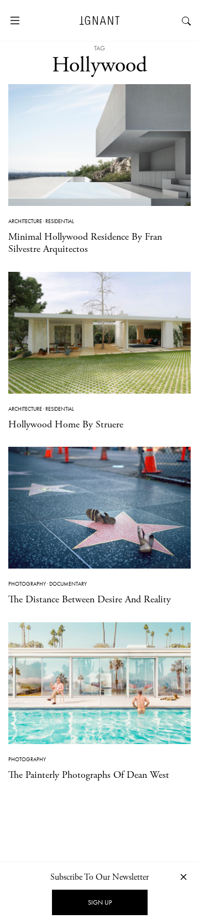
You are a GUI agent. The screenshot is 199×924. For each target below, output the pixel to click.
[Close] (183, 877)
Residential (59, 221)
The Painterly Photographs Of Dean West (88, 774)
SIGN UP (100, 902)
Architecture (25, 221)
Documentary (68, 583)
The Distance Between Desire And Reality (89, 599)
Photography (27, 583)
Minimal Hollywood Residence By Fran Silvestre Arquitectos (85, 242)
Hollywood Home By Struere (65, 424)
